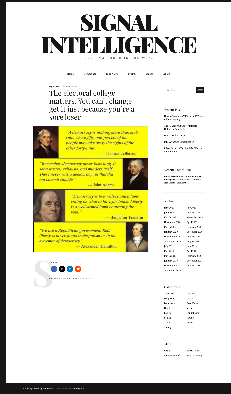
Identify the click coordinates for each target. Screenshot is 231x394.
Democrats (90, 73)
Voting (167, 327)
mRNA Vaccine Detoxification (179, 141)
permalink (87, 278)
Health (167, 308)
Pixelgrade (79, 388)
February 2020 (194, 227)
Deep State (169, 298)
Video (189, 322)
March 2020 (170, 227)
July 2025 (191, 207)
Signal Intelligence (118, 32)
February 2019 (194, 255)
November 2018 (172, 265)
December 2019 (195, 231)
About (166, 73)
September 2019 (172, 241)
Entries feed (193, 350)
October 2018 (193, 265)
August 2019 (193, 241)
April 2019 (192, 251)
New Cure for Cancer (175, 135)
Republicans (193, 312)
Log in (167, 350)
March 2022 (170, 217)
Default (190, 298)
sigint (52, 86)
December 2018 (195, 260)
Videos (149, 73)
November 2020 (172, 222)
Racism (167, 312)
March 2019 (170, 255)
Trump (132, 73)
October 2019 (193, 236)
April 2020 (192, 222)
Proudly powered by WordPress (38, 388)
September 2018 (172, 270)
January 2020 (171, 231)
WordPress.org (194, 355)
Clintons (191, 293)
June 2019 (192, 246)
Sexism (167, 317)
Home (70, 73)
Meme (74, 86)
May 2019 (169, 251)
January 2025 (171, 212)
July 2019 (169, 246)
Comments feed (172, 355)
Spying (190, 317)
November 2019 (172, 236)
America (168, 293)
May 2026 (169, 207)
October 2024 (193, 212)
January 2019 (171, 260)
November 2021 (195, 217)
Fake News (112, 73)
